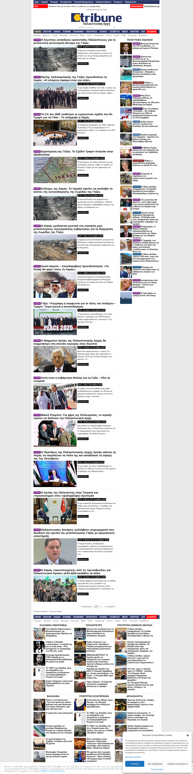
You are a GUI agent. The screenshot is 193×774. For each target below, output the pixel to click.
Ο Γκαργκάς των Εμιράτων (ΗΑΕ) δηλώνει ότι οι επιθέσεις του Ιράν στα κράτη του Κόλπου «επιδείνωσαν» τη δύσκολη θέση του (146, 246)
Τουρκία (54, 2)
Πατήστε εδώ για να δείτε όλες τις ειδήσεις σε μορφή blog (74, 6)
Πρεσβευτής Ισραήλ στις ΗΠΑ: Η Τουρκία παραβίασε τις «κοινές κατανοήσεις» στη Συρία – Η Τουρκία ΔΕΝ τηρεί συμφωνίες (100, 673)
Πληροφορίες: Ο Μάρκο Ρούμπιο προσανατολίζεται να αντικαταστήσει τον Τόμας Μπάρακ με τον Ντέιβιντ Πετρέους (145, 232)
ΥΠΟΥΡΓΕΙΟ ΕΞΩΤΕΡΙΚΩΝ (94, 696)
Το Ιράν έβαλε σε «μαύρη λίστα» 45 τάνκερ (144, 294)
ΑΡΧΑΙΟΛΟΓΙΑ (134, 696)
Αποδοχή (135, 764)
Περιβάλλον (143, 35)
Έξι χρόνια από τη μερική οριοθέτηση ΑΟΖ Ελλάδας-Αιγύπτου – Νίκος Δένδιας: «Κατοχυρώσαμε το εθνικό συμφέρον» (99, 756)
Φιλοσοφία (64, 35)
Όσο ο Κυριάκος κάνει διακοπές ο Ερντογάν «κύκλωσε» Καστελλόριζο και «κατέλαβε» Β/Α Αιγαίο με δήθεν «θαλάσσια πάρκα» (100, 743)
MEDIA (125, 31)
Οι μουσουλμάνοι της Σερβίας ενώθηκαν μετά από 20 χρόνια (59, 741)
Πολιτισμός (74, 35)
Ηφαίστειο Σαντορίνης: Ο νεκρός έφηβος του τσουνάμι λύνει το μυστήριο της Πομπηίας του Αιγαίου (140, 716)
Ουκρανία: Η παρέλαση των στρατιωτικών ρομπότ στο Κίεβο (145, 177)
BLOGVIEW (151, 31)
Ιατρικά (116, 35)
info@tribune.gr (152, 6)
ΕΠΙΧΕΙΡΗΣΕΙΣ (91, 31)
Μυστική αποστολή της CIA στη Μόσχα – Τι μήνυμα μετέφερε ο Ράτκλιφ (145, 45)
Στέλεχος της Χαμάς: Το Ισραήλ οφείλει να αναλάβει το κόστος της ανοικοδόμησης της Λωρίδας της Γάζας (73, 190)
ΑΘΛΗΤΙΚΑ (134, 31)
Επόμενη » (112, 607)
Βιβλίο (82, 35)
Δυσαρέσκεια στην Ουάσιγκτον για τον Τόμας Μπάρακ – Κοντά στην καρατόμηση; (145, 283)
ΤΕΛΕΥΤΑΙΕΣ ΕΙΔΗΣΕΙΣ (140, 40)
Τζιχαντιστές (130, 2)
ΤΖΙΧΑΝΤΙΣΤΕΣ (94, 625)
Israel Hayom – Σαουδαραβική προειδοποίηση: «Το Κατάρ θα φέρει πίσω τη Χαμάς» (71, 268)
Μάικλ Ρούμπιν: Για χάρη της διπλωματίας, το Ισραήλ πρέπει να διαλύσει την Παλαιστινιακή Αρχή (72, 416)
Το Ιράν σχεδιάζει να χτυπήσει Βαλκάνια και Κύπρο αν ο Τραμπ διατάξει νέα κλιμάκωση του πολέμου (59, 729)
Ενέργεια (118, 2)
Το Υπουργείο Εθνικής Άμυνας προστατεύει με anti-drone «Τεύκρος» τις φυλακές (140, 685)
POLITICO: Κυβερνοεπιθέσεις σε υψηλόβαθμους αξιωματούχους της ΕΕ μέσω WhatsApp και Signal (146, 100)
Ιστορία (55, 35)
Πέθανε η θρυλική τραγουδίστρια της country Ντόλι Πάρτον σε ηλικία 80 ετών (145, 86)
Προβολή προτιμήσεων (177, 764)
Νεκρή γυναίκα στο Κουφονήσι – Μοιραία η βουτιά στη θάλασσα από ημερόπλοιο (145, 72)
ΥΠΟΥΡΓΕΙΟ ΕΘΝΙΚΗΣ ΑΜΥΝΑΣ (134, 625)
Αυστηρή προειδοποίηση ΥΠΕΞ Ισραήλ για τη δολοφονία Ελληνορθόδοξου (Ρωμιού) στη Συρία (59, 658)
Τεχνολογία (132, 35)
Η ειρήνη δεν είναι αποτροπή (59, 713)
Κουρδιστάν (66, 2)
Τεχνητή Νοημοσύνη (83, 2)
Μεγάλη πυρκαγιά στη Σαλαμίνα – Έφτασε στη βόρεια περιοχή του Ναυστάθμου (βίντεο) (146, 138)
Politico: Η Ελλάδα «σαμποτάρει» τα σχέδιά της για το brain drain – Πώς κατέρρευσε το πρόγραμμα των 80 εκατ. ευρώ (59, 646)
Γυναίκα (108, 35)
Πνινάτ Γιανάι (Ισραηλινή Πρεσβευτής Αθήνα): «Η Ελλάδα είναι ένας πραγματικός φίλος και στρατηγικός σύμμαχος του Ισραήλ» (145, 218)
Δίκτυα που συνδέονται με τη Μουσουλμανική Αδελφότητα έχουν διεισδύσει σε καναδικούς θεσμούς (146, 61)
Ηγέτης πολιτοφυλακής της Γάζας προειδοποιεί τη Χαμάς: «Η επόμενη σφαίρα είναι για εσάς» (70, 78)
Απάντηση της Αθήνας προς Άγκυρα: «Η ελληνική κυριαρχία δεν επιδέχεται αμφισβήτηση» (100, 703)
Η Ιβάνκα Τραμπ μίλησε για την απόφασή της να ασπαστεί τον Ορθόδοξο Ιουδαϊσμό (146, 151)
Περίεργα (36, 35)
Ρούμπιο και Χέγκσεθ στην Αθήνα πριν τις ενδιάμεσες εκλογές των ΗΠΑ (146, 270)
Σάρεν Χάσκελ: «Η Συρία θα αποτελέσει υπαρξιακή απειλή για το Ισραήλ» (99, 684)
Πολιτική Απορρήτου (40, 611)
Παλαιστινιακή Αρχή (96, 23)
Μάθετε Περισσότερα (53, 770)
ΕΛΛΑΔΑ (57, 31)
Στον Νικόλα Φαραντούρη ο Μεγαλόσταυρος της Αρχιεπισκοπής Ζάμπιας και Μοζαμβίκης (59, 632)
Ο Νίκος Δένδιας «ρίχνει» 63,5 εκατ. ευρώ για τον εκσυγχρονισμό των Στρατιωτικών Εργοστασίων (146, 257)
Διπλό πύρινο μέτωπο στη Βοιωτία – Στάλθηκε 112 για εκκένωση (145, 124)
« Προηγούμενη (86, 607)
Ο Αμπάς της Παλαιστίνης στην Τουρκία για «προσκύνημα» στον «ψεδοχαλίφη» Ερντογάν (65, 494)
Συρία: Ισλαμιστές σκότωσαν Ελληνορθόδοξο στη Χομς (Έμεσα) (59, 683)
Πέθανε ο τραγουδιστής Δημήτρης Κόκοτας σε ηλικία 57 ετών (145, 163)
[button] (187, 735)
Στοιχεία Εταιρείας (55, 611)
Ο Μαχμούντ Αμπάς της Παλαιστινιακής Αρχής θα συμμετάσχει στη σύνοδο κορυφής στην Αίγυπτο (69, 342)
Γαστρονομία (98, 35)
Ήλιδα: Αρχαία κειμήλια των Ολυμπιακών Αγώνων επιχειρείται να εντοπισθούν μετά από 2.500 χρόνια (140, 729)
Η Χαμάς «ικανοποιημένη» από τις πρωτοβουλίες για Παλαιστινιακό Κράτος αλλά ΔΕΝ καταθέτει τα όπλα (72, 572)
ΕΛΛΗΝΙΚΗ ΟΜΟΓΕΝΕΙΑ (53, 625)
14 (106, 607)
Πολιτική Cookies (157, 769)
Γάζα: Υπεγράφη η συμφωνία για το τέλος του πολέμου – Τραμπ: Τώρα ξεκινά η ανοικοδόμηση (74, 305)
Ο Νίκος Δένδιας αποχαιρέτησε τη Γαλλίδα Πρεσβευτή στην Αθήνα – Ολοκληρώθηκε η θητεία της (145, 190)
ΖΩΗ (143, 31)
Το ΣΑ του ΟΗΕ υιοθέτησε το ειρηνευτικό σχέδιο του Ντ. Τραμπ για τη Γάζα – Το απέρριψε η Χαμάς (73, 116)
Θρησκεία (46, 35)
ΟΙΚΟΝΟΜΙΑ (78, 31)
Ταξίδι (123, 35)
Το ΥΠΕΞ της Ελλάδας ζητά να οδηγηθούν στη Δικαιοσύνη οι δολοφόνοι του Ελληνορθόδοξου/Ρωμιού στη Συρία (58, 672)
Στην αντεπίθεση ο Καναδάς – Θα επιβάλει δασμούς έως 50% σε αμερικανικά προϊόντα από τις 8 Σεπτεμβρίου (145, 113)
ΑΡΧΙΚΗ (38, 31)
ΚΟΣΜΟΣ (103, 31)
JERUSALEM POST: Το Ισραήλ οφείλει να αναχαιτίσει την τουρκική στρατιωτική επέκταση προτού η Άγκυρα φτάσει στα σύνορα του (100, 660)
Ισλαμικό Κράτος (103, 2)
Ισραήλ (44, 2)
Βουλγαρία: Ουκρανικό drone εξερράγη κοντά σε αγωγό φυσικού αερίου (57, 754)
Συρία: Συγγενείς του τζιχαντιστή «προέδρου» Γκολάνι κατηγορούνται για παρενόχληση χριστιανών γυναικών (99, 646)
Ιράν (37, 2)
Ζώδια (89, 35)
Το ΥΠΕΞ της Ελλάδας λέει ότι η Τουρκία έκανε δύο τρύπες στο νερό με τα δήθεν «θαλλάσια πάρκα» (100, 729)
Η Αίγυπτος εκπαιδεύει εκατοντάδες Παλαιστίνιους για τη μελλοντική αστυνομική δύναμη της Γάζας (74, 41)
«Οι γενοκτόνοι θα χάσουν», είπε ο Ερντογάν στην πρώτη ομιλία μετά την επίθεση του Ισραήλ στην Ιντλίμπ (146, 204)
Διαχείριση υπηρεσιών (133, 757)
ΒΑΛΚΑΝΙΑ (53, 696)
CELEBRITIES (114, 31)
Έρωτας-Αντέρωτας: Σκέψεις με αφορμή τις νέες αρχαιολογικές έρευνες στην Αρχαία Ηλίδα (140, 703)
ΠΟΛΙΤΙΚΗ (47, 31)
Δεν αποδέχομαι (155, 764)
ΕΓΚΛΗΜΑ (67, 31)
